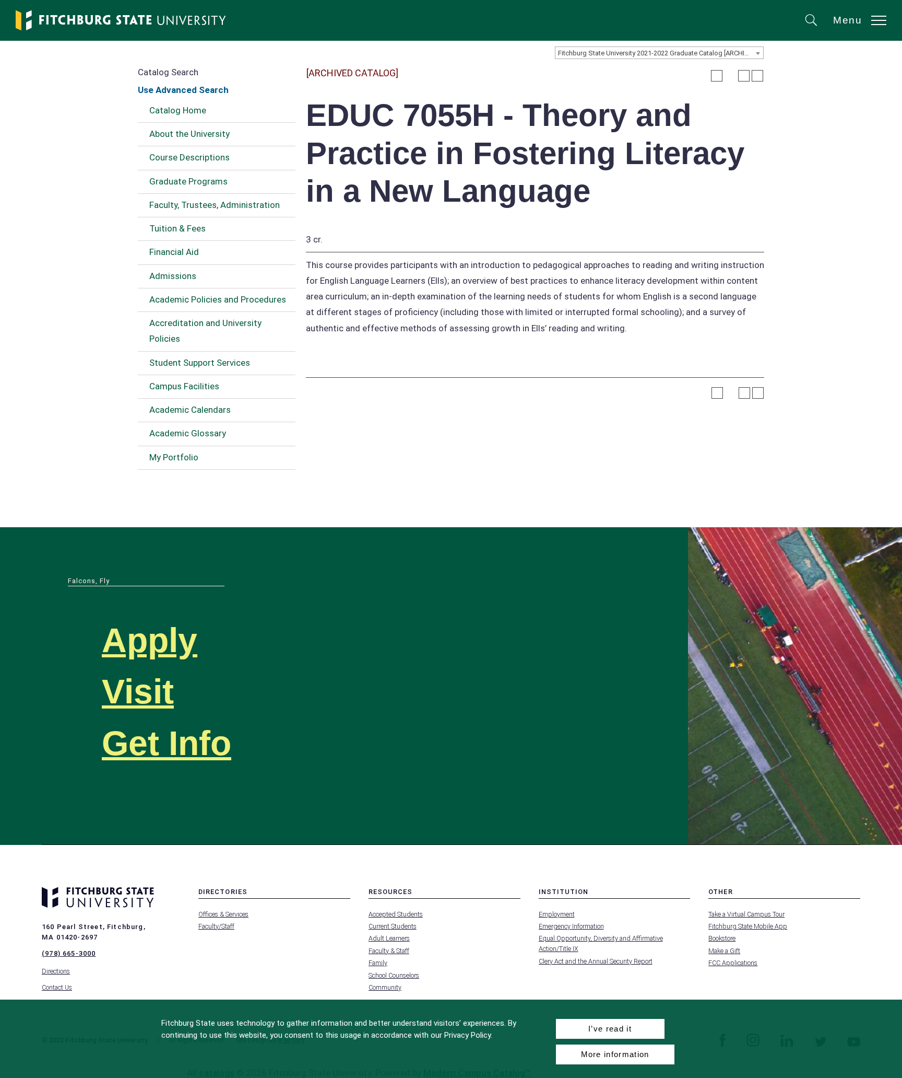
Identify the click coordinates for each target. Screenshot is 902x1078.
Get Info (166, 743)
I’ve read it (610, 1028)
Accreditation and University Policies (205, 331)
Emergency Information (571, 926)
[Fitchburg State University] (121, 20)
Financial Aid (174, 252)
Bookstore (721, 938)
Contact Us (57, 987)
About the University (189, 134)
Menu (847, 20)
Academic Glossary (187, 433)
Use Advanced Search (183, 90)
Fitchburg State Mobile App (747, 926)
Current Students (393, 926)
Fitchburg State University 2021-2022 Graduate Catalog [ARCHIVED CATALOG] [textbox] (660, 53)
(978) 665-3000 (69, 953)
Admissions (172, 276)
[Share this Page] (730, 76)
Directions (56, 971)
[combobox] (659, 53)
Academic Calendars (190, 409)
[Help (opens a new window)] (757, 76)
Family (378, 963)
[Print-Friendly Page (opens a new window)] (744, 76)
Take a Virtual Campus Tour (746, 914)
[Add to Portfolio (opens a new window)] (716, 76)
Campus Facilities (184, 386)
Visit (138, 692)
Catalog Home (177, 110)
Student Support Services (199, 362)
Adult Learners (389, 938)
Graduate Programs (188, 181)
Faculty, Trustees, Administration (214, 205)
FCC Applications (732, 963)
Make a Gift (724, 951)
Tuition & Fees (177, 228)
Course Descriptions (189, 157)
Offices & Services (223, 914)
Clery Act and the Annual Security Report (595, 961)
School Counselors (394, 975)
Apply (149, 640)
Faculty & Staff (389, 951)
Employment (557, 914)
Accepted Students (396, 914)
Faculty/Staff (216, 926)
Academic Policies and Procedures (217, 299)
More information (615, 1054)
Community (385, 987)
